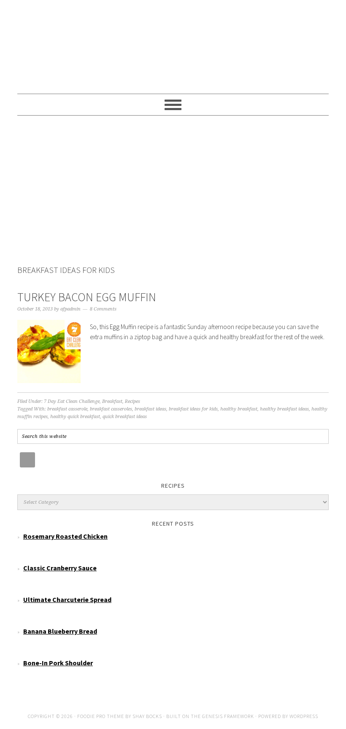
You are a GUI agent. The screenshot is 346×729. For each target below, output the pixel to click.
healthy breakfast (238, 409)
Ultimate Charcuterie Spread (67, 599)
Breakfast (112, 401)
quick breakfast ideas (125, 416)
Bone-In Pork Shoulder (58, 663)
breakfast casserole (67, 409)
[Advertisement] (173, 191)
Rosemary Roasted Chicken (65, 536)
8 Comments (103, 309)
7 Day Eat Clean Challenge (72, 401)
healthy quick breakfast (75, 416)
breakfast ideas (150, 409)
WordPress (303, 716)
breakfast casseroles (111, 409)
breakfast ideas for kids (193, 409)
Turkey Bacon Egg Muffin (86, 297)
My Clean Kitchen (173, 43)
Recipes (132, 401)
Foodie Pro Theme (100, 716)
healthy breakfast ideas (284, 409)
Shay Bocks (147, 716)
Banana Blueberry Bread (60, 631)
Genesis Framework (228, 716)
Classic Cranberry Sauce (60, 568)
